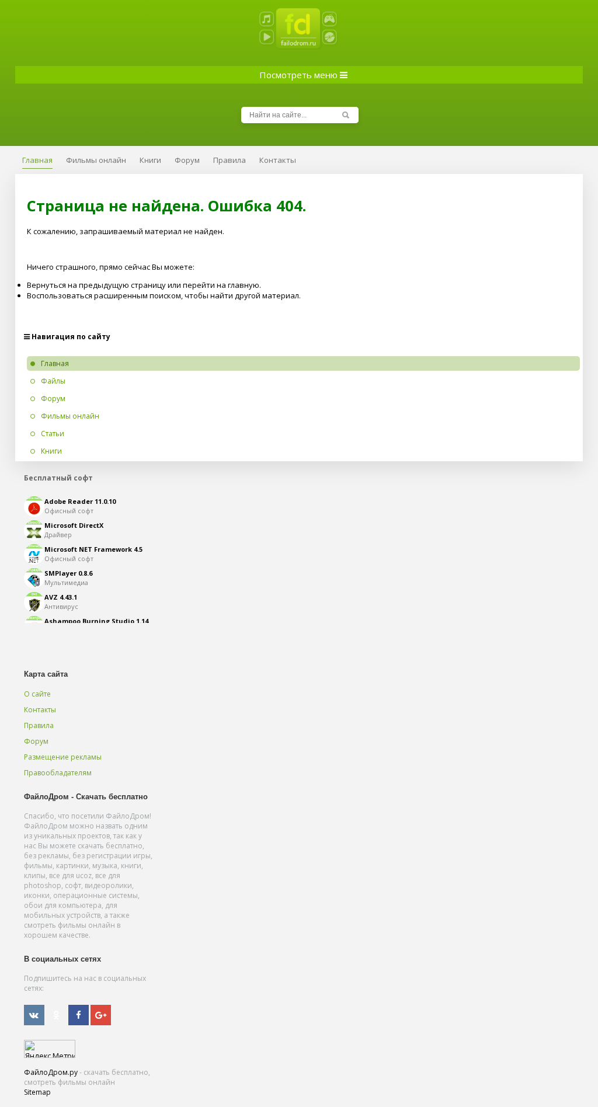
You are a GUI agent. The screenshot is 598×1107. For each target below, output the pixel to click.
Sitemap (37, 1092)
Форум (36, 741)
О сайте (37, 694)
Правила (39, 725)
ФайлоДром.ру (51, 1072)
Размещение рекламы (63, 757)
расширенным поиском (137, 295)
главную (243, 285)
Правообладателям (58, 773)
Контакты (40, 710)
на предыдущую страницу (117, 285)
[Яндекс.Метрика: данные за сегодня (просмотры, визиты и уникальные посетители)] (49, 1049)
